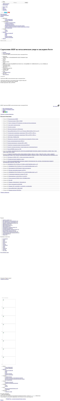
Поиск (4, 110)
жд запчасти (5, 238)
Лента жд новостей (9, 33)
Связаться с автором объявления (6, 114)
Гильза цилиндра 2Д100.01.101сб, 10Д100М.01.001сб (19, 178)
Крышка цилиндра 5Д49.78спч (15, 190)
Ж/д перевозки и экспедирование (10, 220)
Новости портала (8, 36)
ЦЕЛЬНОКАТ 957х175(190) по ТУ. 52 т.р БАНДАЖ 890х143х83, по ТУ (23, 166)
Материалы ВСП (7, 224)
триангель (5, 248)
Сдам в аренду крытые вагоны (14, 125)
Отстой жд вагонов (12, 127)
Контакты (5, 9)
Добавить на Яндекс (4, 279)
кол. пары (5, 250)
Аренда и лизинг (7, 219)
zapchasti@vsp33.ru (6, 72)
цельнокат (5, 241)
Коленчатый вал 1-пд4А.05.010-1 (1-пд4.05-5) (18, 176)
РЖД (6, 34)
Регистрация (5, 4)
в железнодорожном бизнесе (4, 15)
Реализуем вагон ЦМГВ (13, 118)
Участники (7, 389)
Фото (6, 30)
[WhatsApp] (5, 112)
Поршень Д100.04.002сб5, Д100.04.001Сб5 (17, 182)
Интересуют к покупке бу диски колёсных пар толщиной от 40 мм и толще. (23, 139)
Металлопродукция (7, 225)
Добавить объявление (4, 192)
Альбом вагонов (8, 376)
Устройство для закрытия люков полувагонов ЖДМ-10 (18, 145)
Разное (5, 234)
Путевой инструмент (8, 228)
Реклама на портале (9, 382)
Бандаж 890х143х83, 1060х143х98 (15, 188)
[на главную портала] (5, 13)
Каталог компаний (9, 20)
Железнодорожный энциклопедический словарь (14, 25)
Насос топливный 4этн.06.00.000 (15, 184)
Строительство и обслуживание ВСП (11, 232)
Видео (6, 31)
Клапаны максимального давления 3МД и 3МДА (17, 143)
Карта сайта (5, 6)
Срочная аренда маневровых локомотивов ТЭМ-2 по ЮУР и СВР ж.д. (22, 133)
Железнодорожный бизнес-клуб (11, 388)
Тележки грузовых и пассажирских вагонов (9, 24)
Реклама (4, 8)
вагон (4, 247)
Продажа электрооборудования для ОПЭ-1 (17, 170)
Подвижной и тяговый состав (10, 227)
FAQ (4, 7)
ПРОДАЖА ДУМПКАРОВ (13, 137)
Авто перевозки (7, 233)
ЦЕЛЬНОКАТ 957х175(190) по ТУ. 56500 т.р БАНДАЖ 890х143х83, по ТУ (23, 164)
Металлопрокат (6, 226)
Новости (4, 32)
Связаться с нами (8, 391)
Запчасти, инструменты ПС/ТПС (10, 223)
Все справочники (8, 27)
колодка (4, 249)
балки (4, 239)
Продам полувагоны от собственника (15, 129)
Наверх (1, 399)
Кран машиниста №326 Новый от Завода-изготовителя (20, 168)
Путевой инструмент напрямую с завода (16, 159)
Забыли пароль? (6, 3)
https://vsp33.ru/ (6, 74)
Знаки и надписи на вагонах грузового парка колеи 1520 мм (17, 26)
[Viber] (3, 112)
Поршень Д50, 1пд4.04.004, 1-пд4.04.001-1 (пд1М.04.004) (20, 186)
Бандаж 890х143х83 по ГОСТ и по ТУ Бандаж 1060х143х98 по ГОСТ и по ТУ (23, 131)
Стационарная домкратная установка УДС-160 (18, 174)
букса (4, 243)
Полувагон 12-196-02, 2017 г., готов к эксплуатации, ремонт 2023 (21, 157)
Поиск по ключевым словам (8, 109)
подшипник (5, 245)
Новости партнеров (9, 37)
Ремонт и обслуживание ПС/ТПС (10, 231)
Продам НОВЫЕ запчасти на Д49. (14, 149)
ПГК (6, 35)
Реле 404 (10, 180)
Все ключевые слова (4, 252)
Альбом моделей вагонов (10, 22)
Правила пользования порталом (11, 383)
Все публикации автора (7, 108)
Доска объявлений (9, 19)
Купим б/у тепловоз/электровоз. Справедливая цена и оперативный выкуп (23, 147)
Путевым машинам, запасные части (11, 229)
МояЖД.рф (33, 395)
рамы (4, 240)
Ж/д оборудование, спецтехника (10, 222)
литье (4, 246)
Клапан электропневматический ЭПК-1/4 (16, 141)
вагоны (4, 244)
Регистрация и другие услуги (9, 230)
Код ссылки (55, 106)
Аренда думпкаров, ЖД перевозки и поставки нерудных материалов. (22, 122)
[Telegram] (7, 112)
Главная (4, 52)
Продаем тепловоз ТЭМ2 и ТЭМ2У (15, 120)
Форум (4, 38)
